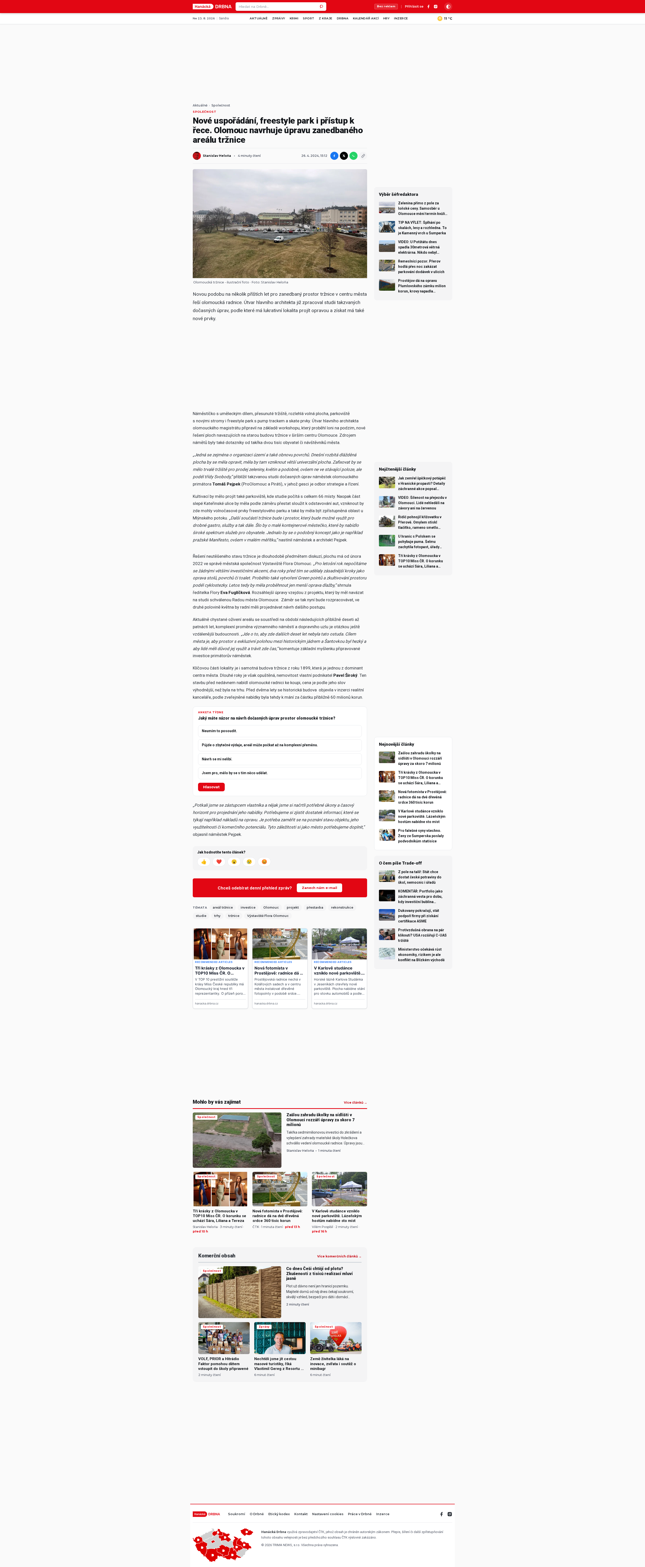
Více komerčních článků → (339, 1256)
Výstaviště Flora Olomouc (268, 916)
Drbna (342, 18)
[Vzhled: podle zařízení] (448, 7)
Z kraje (325, 18)
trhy (217, 916)
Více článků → (355, 1102)
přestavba (315, 907)
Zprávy (278, 18)
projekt (293, 907)
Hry (386, 18)
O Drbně (257, 1514)
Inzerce (401, 18)
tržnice (233, 916)
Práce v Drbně (360, 1514)
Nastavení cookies (327, 1514)
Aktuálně (259, 18)
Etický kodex (279, 1514)
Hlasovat (211, 787)
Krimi (294, 18)
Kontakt (301, 1514)
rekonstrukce (342, 907)
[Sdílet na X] (344, 156)
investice (248, 907)
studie (201, 916)
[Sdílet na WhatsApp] (353, 156)
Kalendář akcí (366, 18)
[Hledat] (322, 6)
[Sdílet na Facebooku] (334, 156)
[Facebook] (429, 7)
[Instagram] (436, 7)
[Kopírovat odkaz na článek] (363, 156)
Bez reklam (386, 6)
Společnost (220, 105)
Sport (308, 18)
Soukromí (236, 1514)
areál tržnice (223, 907)
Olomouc (271, 907)
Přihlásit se (414, 6)
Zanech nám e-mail (319, 888)
